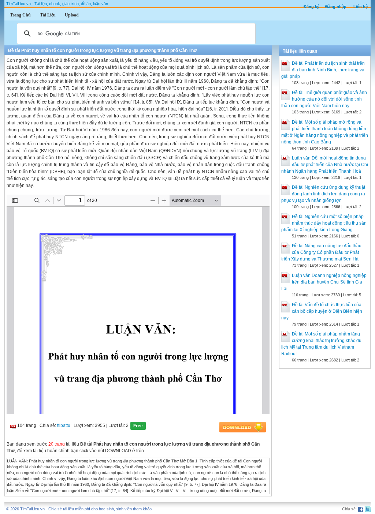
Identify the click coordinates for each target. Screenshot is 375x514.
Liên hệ (360, 6)
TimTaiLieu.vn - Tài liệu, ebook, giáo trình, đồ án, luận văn (57, 3)
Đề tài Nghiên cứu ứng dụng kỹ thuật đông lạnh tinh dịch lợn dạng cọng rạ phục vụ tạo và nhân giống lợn (323, 194)
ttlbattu (63, 425)
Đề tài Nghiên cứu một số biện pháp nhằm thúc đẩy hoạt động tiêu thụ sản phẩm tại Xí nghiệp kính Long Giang (324, 223)
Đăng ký (311, 6)
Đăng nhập (335, 6)
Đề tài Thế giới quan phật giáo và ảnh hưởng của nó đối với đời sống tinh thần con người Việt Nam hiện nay (324, 99)
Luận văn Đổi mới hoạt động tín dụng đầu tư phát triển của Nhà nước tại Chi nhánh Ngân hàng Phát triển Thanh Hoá (324, 164)
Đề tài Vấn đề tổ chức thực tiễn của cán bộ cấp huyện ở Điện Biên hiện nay (321, 311)
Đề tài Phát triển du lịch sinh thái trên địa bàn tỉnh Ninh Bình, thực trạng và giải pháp (323, 70)
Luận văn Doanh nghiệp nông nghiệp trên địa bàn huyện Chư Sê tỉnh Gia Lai (324, 282)
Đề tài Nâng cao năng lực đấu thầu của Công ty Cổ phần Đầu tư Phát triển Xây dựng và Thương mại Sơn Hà (321, 252)
